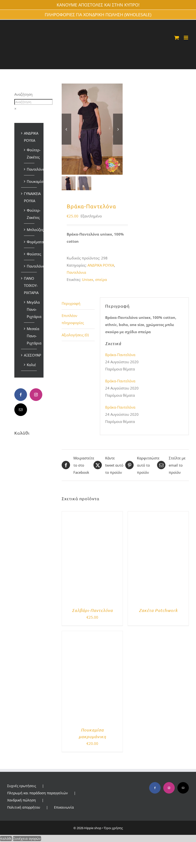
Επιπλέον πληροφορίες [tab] (73, 319)
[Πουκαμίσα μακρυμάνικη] (92, 634)
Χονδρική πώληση (21, 800)
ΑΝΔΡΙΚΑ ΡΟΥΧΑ (100, 265)
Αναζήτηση (23, 94)
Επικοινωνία (64, 807)
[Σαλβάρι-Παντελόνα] (92, 515)
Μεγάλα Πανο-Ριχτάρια (34, 309)
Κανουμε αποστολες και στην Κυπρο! (98, 5)
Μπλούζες (35, 229)
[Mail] (20, 409)
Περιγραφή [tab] (71, 303)
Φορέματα (35, 241)
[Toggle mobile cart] (176, 37)
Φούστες (34, 254)
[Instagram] (36, 394)
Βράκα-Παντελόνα (120, 354)
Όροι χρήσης (113, 828)
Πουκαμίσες (37, 181)
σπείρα (101, 279)
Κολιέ (31, 364)
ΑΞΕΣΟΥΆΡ (32, 355)
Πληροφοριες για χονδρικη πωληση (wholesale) (98, 14)
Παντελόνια (76, 272)
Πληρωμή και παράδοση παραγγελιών (37, 793)
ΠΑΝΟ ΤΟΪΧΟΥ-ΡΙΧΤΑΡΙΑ (31, 285)
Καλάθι (6, 838)
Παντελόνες (36, 266)
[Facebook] (20, 394)
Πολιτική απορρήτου (23, 807)
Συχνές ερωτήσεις (21, 786)
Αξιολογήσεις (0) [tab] (75, 334)
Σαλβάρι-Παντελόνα (92, 610)
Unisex (87, 279)
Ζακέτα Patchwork (158, 610)
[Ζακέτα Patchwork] (158, 515)
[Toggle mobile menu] (186, 37)
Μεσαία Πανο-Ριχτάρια (34, 335)
